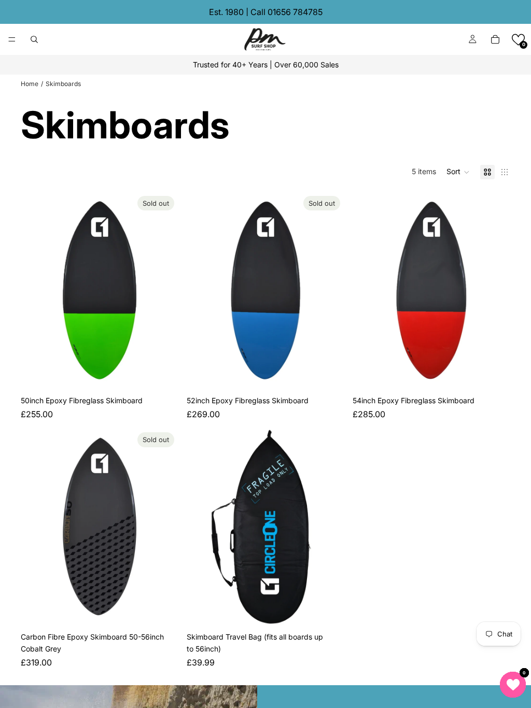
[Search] (34, 39)
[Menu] (12, 39)
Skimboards (63, 84)
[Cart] (495, 39)
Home (29, 84)
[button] (518, 39)
